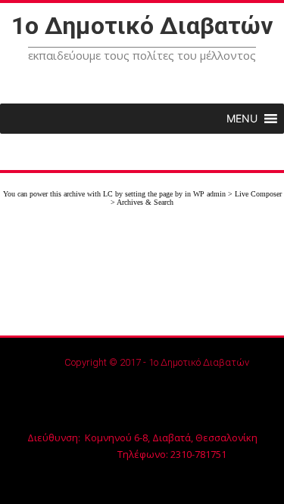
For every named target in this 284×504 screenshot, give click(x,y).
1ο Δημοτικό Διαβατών (142, 25)
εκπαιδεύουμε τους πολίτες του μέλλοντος (142, 55)
